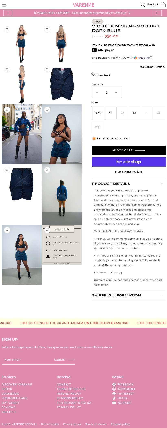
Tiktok (122, 398)
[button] (4, 4)
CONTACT (64, 384)
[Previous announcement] (7, 13)
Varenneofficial (24, 424)
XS (110, 113)
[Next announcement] (157, 13)
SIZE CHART (11, 403)
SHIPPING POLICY (70, 398)
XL (161, 115)
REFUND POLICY (69, 393)
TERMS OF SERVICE (71, 389)
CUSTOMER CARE (14, 398)
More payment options (128, 171)
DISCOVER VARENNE (17, 384)
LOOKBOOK (10, 393)
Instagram (126, 389)
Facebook (125, 384)
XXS (98, 113)
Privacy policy (72, 424)
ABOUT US (9, 412)
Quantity (97, 84)
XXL (99, 129)
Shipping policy (120, 424)
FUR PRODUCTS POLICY (74, 403)
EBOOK (7, 389)
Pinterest (125, 393)
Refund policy (50, 424)
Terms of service (96, 424)
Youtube (124, 403)
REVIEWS (9, 407)
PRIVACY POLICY (69, 407)
